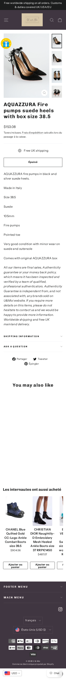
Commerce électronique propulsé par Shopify (33, 664)
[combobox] (12, 673)
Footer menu (16, 586)
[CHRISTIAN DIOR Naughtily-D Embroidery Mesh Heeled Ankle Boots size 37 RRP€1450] (42, 511)
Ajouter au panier (15, 566)
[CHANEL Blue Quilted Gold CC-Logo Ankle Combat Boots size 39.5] (15, 511)
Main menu (14, 597)
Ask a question (16, 346)
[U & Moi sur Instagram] (60, 609)
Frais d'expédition (32, 132)
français (30, 620)
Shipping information (21, 336)
